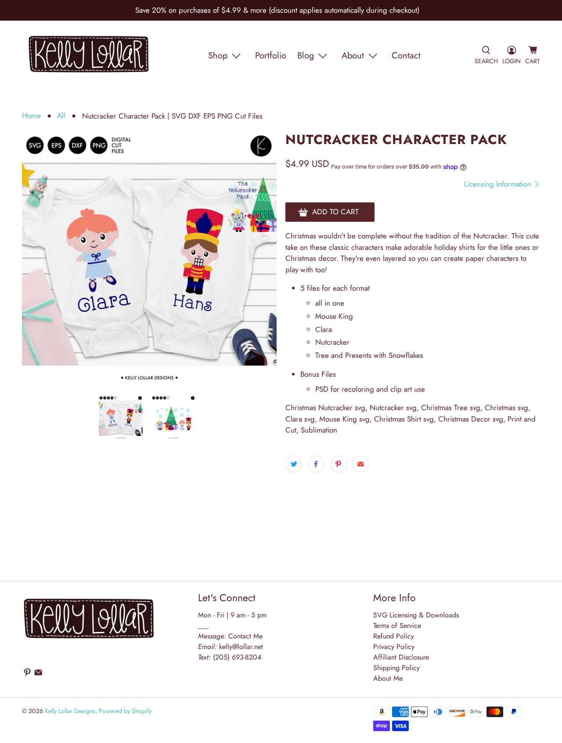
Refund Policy (393, 636)
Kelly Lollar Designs (70, 711)
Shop (217, 55)
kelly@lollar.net (241, 647)
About (353, 55)
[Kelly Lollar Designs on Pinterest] (27, 674)
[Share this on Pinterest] (338, 464)
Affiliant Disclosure (401, 657)
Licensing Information (498, 184)
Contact (406, 55)
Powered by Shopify (125, 711)
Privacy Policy (393, 647)
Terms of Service (397, 625)
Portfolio (270, 55)
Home (31, 115)
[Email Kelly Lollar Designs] (38, 674)
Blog (305, 55)
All (61, 115)
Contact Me (230, 636)
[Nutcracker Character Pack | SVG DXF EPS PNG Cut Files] (149, 259)
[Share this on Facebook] (316, 464)
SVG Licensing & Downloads (416, 615)
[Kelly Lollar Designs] (89, 55)
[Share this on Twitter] (293, 464)
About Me (388, 678)
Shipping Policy (396, 668)
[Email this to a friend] (360, 464)
